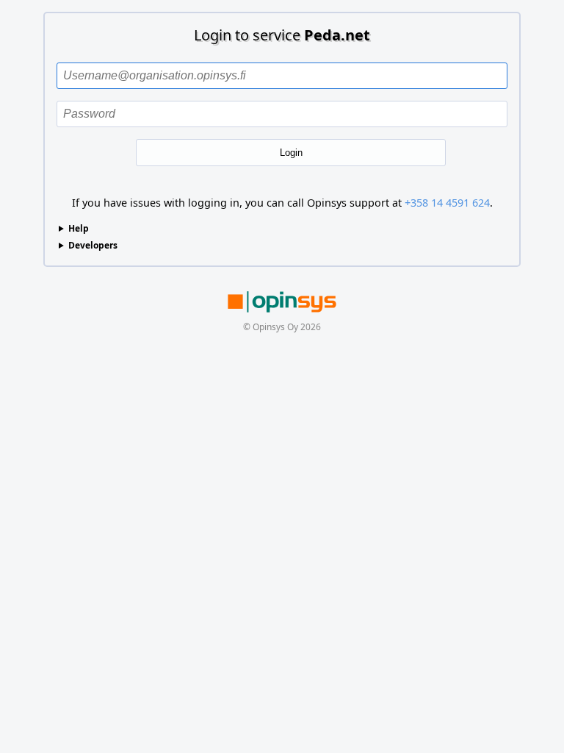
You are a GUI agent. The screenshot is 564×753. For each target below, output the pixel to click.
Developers (93, 245)
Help (78, 228)
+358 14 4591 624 (447, 203)
